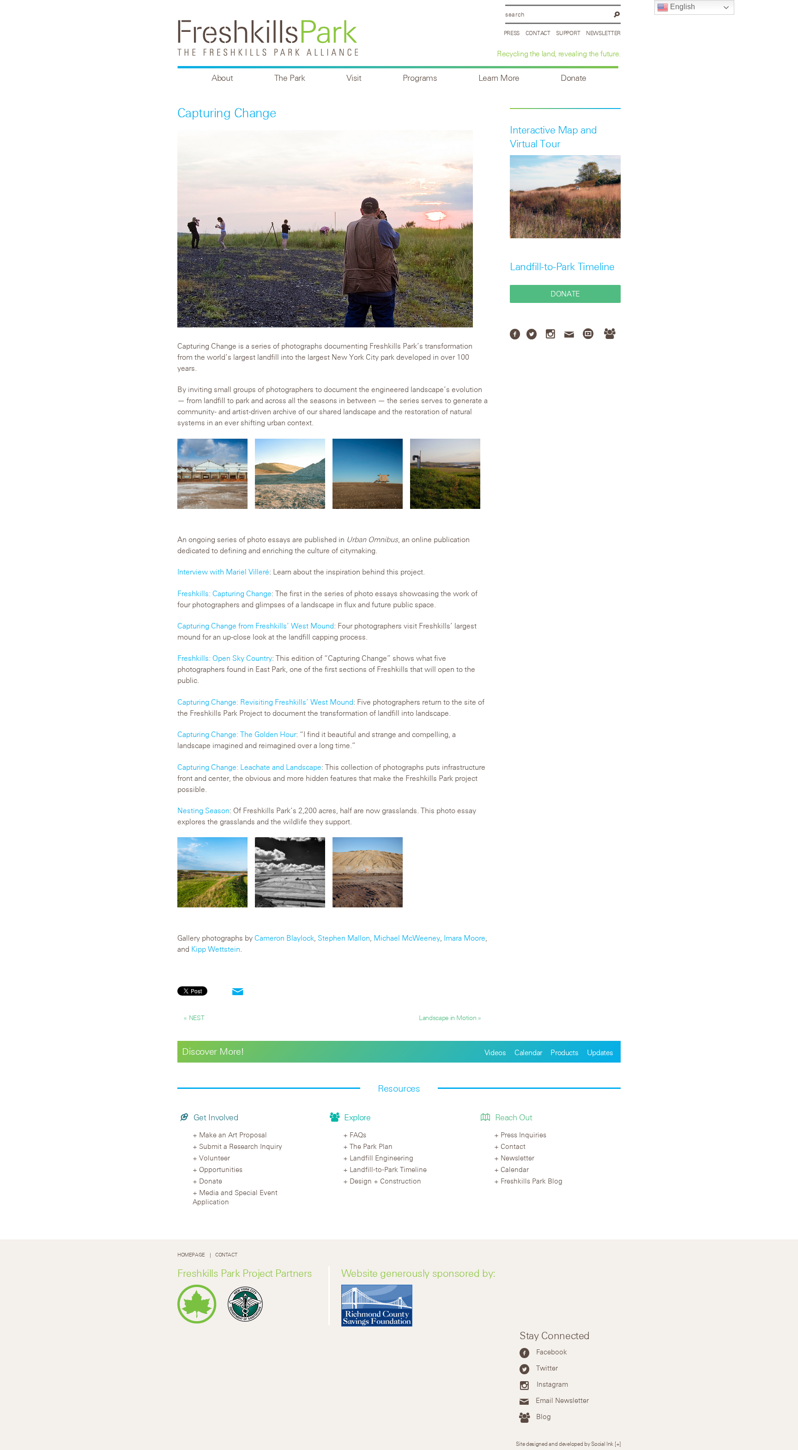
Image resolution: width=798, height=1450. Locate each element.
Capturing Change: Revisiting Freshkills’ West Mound (265, 702)
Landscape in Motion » (450, 1017)
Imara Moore (464, 937)
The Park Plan (371, 1146)
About (222, 78)
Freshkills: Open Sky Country (224, 658)
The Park (289, 78)
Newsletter (603, 32)
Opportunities (220, 1169)
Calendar (528, 1052)
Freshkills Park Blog (531, 1181)
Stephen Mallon (344, 937)
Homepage (191, 1254)
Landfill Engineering (381, 1158)
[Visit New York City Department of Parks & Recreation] (199, 1321)
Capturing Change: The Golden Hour (236, 734)
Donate (573, 78)
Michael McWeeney (407, 937)
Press (512, 32)
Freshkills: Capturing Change (224, 593)
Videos (495, 1052)
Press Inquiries (523, 1134)
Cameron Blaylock (284, 937)
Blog (543, 1416)
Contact (538, 32)
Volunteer (214, 1158)
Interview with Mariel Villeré (223, 571)
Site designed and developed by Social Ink (564, 1443)
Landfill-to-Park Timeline (562, 266)
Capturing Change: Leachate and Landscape (249, 767)
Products (564, 1052)
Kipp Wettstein (215, 949)
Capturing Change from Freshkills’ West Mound (255, 625)
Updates (600, 1052)
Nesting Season (203, 810)
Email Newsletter (562, 1400)
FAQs (358, 1134)
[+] (618, 1443)
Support (568, 32)
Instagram (552, 1384)
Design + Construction (385, 1181)
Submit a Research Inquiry (240, 1146)
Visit (354, 78)
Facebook (551, 1351)
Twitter (547, 1368)
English (681, 7)
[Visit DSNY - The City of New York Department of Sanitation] (247, 1321)
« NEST (194, 1017)
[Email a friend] (238, 992)
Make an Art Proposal (233, 1134)
